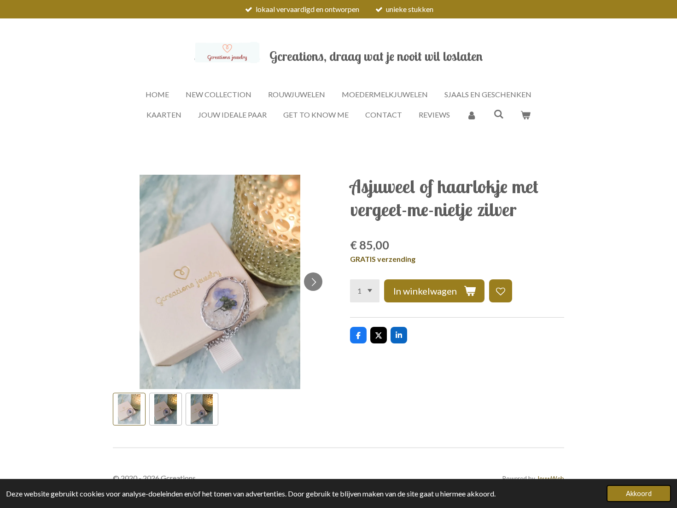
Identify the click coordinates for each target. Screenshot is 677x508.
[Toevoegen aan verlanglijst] (500, 290)
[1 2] (364, 290)
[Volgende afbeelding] (313, 281)
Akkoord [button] (639, 493)
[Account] (472, 115)
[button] (129, 409)
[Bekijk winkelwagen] (525, 115)
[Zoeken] (498, 113)
